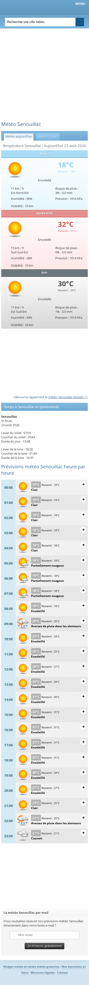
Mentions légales (43, 973)
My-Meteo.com (28, 7)
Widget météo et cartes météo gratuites (31, 967)
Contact (62, 973)
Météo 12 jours (46, 136)
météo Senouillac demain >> (68, 397)
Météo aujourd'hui (18, 136)
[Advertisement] (44, 76)
